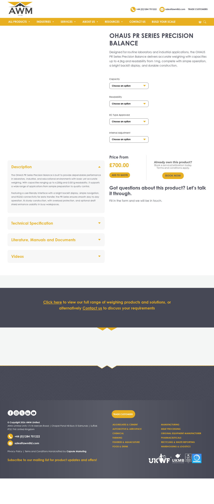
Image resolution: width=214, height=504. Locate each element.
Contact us (92, 308)
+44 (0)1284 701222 (146, 9)
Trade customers (123, 414)
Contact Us (137, 21)
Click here (52, 302)
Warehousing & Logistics (176, 446)
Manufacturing (170, 424)
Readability (115, 97)
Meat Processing (171, 429)
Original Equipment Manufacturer (181, 433)
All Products (17, 21)
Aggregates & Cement (125, 424)
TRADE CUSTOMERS (198, 9)
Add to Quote (120, 175)
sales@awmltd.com (175, 9)
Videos (17, 256)
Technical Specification (32, 223)
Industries (44, 21)
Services (67, 21)
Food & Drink (120, 446)
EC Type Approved (119, 115)
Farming (117, 437)
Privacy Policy (15, 451)
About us (88, 21)
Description (21, 166)
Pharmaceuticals (171, 437)
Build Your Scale (163, 21)
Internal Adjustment (119, 132)
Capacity (114, 79)
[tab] (56, 186)
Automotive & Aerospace (126, 429)
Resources (112, 21)
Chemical (118, 433)
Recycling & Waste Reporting (178, 442)
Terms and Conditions (36, 451)
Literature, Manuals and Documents (43, 239)
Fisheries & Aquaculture (126, 442)
